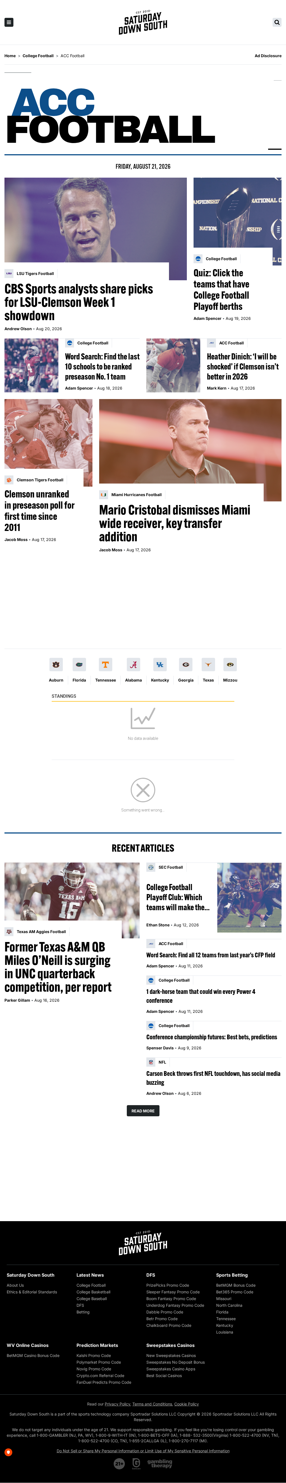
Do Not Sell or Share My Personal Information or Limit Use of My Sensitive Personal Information (143, 1450)
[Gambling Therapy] (159, 1463)
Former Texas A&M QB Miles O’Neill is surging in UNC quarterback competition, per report (57, 967)
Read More (143, 1110)
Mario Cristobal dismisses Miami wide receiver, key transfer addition (174, 523)
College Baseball (92, 1298)
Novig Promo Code (94, 1368)
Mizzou (230, 680)
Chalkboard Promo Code (168, 1325)
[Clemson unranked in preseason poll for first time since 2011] (48, 443)
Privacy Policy (117, 1404)
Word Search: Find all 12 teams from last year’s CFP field (210, 955)
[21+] (119, 1463)
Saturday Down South (30, 1275)
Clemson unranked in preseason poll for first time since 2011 (39, 510)
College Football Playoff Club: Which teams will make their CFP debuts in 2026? (177, 897)
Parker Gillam (17, 1000)
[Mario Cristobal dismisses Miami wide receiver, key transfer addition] (190, 450)
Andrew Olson (18, 328)
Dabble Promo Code (164, 1312)
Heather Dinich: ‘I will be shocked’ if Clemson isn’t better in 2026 (243, 366)
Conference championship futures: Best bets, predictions (211, 1037)
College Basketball (93, 1291)
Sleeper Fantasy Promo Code (173, 1291)
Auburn (56, 680)
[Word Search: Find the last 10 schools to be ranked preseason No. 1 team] (31, 365)
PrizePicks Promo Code (167, 1285)
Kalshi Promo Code (94, 1355)
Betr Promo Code (162, 1318)
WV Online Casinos (28, 1345)
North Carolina (229, 1305)
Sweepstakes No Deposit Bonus (175, 1362)
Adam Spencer (207, 318)
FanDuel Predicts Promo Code (104, 1382)
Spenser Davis (160, 1047)
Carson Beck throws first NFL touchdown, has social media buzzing (213, 1077)
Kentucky (160, 680)
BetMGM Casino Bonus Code (33, 1355)
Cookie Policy (186, 1404)
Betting (83, 1312)
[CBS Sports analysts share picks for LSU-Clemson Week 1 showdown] (95, 229)
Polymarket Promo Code (99, 1362)
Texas (208, 680)
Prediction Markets (97, 1345)
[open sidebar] (8, 22)
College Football (91, 1285)
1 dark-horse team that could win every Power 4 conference (200, 995)
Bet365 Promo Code (234, 1291)
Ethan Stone (158, 924)
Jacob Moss (16, 539)
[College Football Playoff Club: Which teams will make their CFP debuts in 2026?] (249, 897)
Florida (79, 680)
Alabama (133, 680)
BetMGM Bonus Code (236, 1285)
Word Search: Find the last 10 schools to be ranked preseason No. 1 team (102, 366)
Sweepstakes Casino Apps (170, 1368)
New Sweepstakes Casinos (171, 1355)
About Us (15, 1285)
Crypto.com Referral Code (100, 1375)
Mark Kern (217, 388)
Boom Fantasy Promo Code (171, 1298)
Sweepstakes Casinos (170, 1345)
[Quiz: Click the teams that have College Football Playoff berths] (238, 221)
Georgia (186, 680)
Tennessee (105, 680)
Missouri (223, 1298)
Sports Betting (232, 1275)
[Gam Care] (136, 1463)
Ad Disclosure (268, 55)
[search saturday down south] (277, 22)
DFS (80, 1305)
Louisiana (224, 1332)
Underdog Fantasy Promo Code (175, 1305)
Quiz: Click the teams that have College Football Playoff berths (221, 289)
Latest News (90, 1275)
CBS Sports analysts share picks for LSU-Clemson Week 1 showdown (78, 302)
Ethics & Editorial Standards (32, 1291)
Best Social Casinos (164, 1375)
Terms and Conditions (152, 1404)
